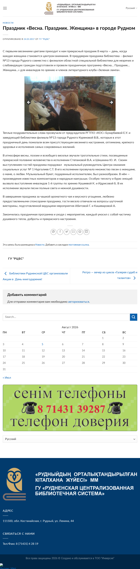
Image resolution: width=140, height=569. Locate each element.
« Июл (7, 377)
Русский (130, 8)
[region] (70, 103)
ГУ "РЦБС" (44, 39)
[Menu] (5, 8)
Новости (8, 23)
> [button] (111, 102)
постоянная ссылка (79, 245)
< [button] (29, 102)
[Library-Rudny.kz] (70, 8)
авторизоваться (78, 301)
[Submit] (133, 317)
